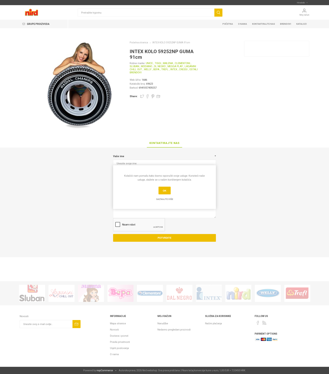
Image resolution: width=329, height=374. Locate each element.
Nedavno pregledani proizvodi (174, 329)
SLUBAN (134, 66)
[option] (32, 293)
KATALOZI (301, 24)
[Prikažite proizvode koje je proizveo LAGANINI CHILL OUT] (61, 293)
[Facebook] (258, 323)
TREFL (164, 69)
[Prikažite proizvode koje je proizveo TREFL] (297, 293)
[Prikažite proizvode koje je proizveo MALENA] (91, 293)
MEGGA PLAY (175, 66)
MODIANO (146, 66)
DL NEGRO (160, 66)
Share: (134, 96)
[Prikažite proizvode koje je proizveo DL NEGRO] (179, 293)
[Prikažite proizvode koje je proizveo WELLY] (268, 293)
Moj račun (304, 15)
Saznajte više (164, 199)
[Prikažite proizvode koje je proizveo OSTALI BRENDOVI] (238, 293)
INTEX (173, 69)
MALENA (168, 63)
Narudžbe (162, 323)
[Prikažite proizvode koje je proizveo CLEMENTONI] (150, 293)
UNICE (149, 63)
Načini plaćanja (213, 323)
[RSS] (264, 323)
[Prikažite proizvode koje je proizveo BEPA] (120, 293)
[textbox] (146, 13)
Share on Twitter (142, 96)
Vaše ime (118, 156)
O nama (114, 354)
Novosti (114, 329)
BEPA (156, 69)
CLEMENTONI (182, 63)
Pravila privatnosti (120, 342)
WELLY (147, 69)
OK (164, 190)
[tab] (164, 143)
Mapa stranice (118, 323)
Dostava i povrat (119, 335)
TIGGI (158, 63)
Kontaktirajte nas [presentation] (164, 143)
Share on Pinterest (153, 96)
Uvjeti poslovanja (119, 348)
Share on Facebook (147, 96)
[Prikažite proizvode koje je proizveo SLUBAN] (32, 293)
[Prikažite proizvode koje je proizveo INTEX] (209, 293)
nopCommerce (105, 370)
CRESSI (183, 69)
